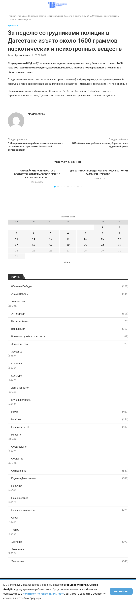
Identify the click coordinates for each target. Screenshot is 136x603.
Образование (19, 446)
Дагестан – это (69, 343)
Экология (69, 541)
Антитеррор (69, 313)
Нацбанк (69, 419)
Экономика (17, 549)
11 (33, 238)
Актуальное (18, 301)
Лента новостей (20, 387)
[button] (12, 178)
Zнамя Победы (69, 293)
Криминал (17, 363)
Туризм (15, 529)
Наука (69, 411)
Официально (69, 470)
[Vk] (122, 5)
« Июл (67, 262)
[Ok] (129, 5)
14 (85, 238)
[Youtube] (119, 5)
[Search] (134, 5)
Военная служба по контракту (69, 336)
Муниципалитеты (21, 399)
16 (119, 238)
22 (102, 244)
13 (68, 238)
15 (102, 238)
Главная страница (17, 16)
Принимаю (121, 591)
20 (68, 244)
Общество (17, 458)
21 (85, 244)
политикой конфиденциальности (43, 593)
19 (50, 244)
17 (16, 244)
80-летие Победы (69, 286)
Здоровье (16, 351)
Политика (16, 485)
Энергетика (69, 561)
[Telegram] (126, 5)
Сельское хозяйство (69, 509)
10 (16, 238)
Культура (16, 375)
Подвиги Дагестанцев (69, 478)
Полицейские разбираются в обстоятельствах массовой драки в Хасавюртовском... (37, 174)
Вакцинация (69, 328)
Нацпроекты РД (69, 426)
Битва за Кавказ (69, 321)
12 (50, 238)
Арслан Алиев (22, 55)
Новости (16, 434)
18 (33, 244)
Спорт (14, 517)
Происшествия (19, 497)
